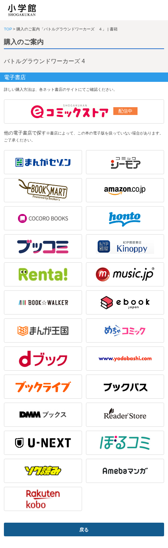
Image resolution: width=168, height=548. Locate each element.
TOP (8, 29)
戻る (84, 529)
